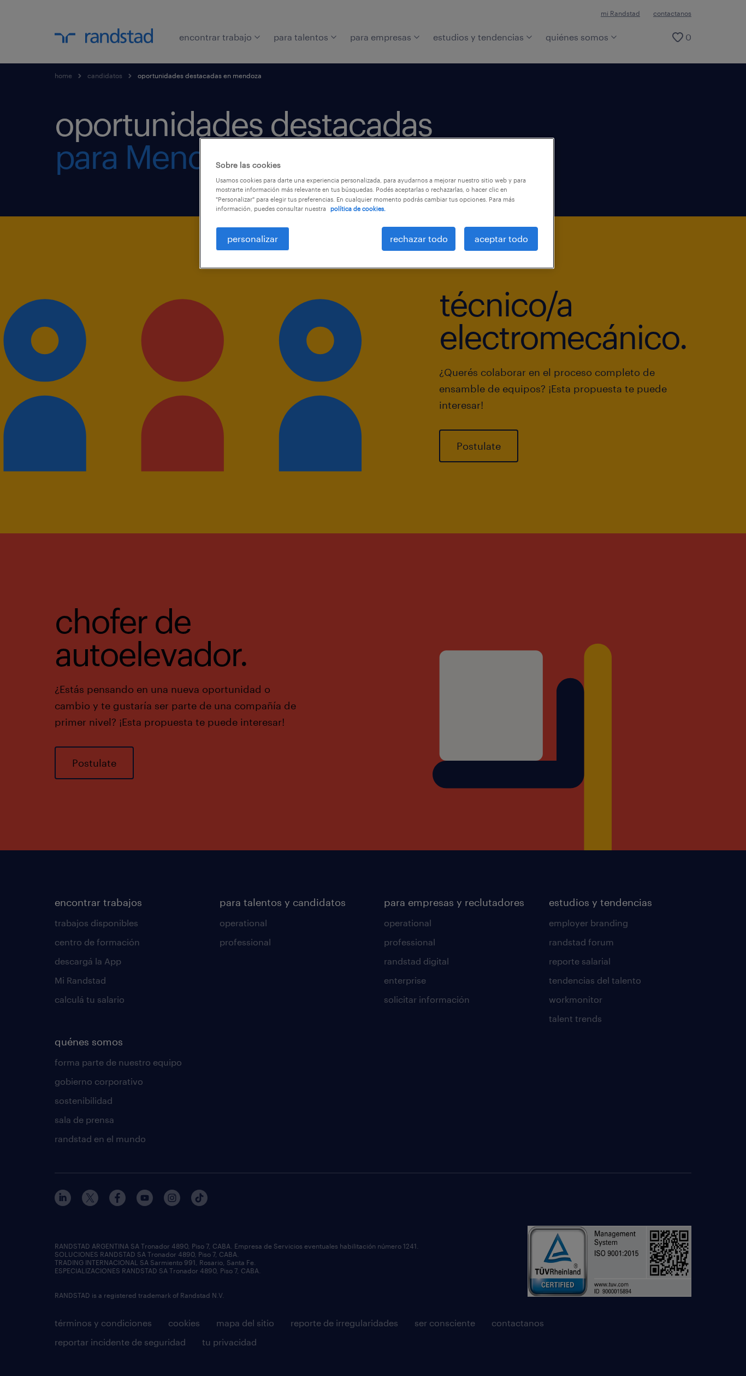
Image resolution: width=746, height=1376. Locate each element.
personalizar (252, 238)
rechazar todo (419, 238)
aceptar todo (501, 238)
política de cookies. (358, 208)
